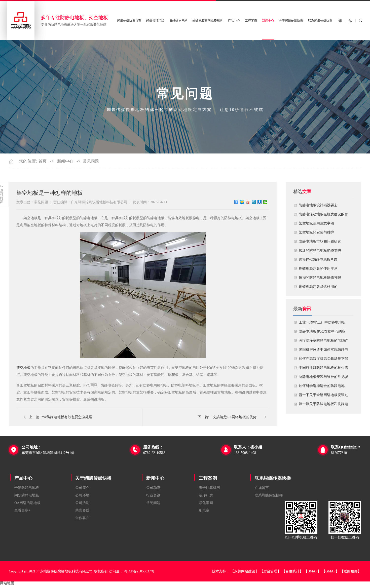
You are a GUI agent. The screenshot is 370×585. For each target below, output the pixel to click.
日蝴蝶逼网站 (178, 20)
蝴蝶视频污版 (155, 20)
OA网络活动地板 (27, 503)
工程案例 (251, 20)
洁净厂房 (206, 495)
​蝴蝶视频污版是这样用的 (318, 287)
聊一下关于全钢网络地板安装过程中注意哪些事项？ (323, 396)
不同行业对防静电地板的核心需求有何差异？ (323, 369)
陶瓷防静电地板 (26, 495)
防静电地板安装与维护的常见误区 (323, 378)
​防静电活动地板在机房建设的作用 (323, 215)
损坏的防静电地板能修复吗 (320, 250)
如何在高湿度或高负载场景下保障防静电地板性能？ (323, 360)
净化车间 (206, 503)
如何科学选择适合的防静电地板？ (322, 387)
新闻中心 (268, 20)
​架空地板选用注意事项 (316, 223)
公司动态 (153, 488)
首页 (43, 161)
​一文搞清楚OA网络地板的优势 (232, 417)
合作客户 (82, 518)
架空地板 (23, 368)
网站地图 (7, 583)
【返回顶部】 (350, 571)
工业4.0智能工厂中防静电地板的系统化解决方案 (322, 324)
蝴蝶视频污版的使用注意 (318, 268)
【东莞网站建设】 (245, 571)
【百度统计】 (292, 571)
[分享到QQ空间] (242, 202)
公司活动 (82, 503)
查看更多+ (22, 510)
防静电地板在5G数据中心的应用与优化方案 (322, 333)
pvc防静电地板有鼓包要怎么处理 (67, 417)
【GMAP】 (330, 571)
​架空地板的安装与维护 (316, 232)
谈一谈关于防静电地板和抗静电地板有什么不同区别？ (323, 405)
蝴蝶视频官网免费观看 (208, 20)
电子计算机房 (209, 488)
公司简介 (82, 488)
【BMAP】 (312, 571)
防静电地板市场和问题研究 (320, 241)
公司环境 (82, 495)
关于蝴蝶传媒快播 (291, 20)
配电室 (204, 510)
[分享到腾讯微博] (254, 202)
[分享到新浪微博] (248, 202)
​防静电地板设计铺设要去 (318, 205)
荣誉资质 (82, 510)
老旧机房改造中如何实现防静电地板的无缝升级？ (323, 351)
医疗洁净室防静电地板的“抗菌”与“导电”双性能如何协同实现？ (323, 342)
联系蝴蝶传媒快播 (320, 20)
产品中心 (234, 20)
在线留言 (262, 488)
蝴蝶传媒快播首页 (129, 20)
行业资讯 (153, 495)
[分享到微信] (265, 202)
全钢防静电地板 (26, 488)
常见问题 (91, 161)
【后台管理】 (270, 571)
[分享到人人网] (259, 202)
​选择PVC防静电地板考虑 (318, 259)
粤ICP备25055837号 (139, 571)
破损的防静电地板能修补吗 (320, 278)
